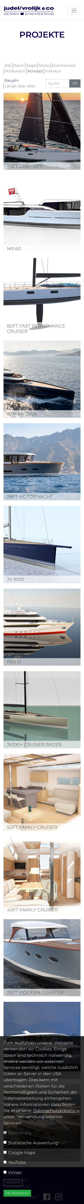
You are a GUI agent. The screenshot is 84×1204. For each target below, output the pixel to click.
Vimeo (15, 1172)
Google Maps (21, 1152)
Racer (18, 65)
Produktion (15, 71)
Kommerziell (63, 65)
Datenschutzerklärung (56, 1110)
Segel (31, 65)
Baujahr (11, 80)
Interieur (53, 71)
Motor (44, 65)
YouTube (17, 1162)
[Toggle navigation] (74, 10)
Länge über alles (20, 86)
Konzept (35, 71)
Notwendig (19, 1132)
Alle (7, 65)
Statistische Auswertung (33, 1142)
